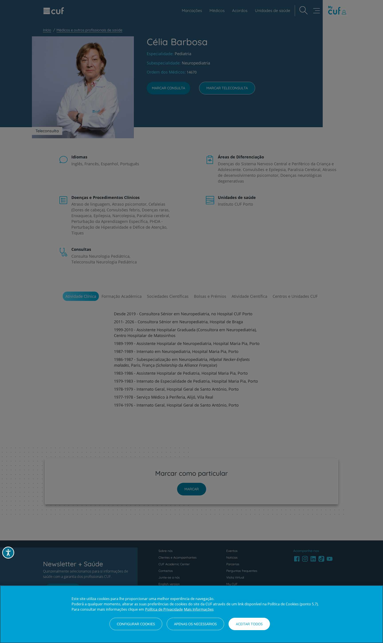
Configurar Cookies (136, 624)
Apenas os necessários (195, 624)
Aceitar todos (249, 624)
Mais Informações (199, 609)
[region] (191, 614)
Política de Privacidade (164, 609)
